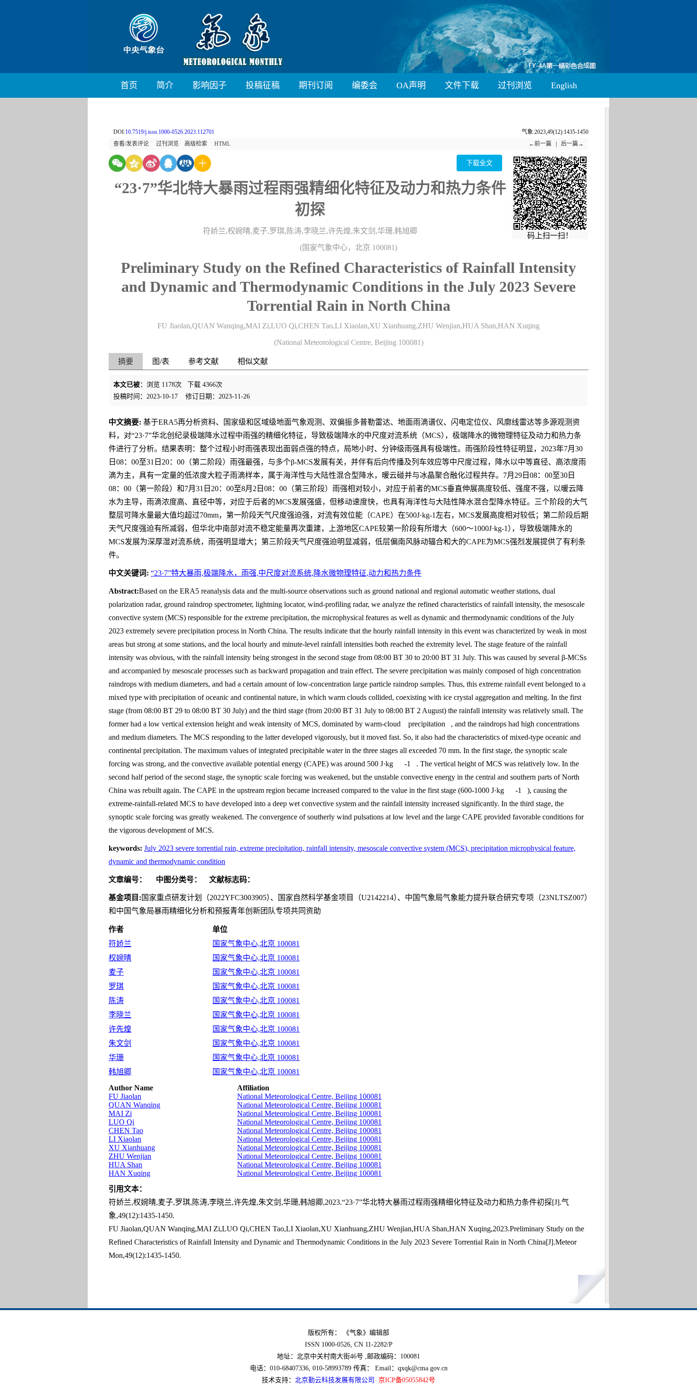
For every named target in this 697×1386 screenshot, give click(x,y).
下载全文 (479, 163)
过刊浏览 (515, 85)
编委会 (364, 85)
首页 (129, 85)
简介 (165, 85)
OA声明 (411, 85)
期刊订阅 (316, 85)
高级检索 (195, 143)
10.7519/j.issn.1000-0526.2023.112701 (169, 132)
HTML (222, 143)
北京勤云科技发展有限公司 (335, 1380)
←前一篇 (540, 143)
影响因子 (210, 85)
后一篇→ (572, 143)
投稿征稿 (263, 85)
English (564, 85)
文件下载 (462, 85)
